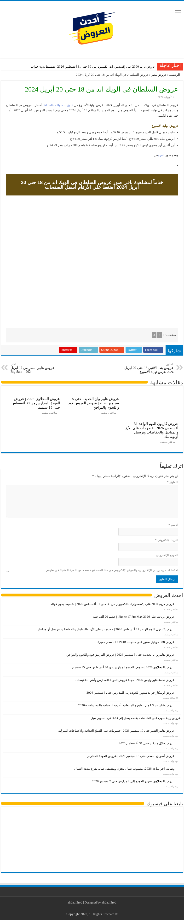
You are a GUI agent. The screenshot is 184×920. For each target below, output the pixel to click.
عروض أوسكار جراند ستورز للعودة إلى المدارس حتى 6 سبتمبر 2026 (130, 692)
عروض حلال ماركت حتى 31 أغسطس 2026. (146, 743)
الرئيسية (175, 74)
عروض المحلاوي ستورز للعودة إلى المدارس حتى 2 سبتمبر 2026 (133, 781)
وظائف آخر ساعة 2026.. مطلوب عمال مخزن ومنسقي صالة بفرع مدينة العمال (124, 768)
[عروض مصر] (92, 28)
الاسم (173, 525)
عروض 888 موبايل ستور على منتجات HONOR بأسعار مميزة (136, 642)
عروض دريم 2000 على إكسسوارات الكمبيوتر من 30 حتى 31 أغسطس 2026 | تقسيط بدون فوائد (93, 66)
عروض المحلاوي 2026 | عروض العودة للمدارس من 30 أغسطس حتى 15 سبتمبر (36, 403)
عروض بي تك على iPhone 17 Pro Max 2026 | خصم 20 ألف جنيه (133, 616)
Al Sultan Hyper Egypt (58, 105)
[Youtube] (91, 908)
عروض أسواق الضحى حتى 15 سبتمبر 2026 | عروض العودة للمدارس (130, 756)
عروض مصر (159, 74)
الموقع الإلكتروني (167, 555)
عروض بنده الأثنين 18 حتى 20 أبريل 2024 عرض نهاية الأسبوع (148, 368)
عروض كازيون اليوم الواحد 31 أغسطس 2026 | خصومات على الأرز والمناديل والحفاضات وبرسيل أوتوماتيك (151, 430)
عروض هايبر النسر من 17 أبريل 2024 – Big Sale (32, 368)
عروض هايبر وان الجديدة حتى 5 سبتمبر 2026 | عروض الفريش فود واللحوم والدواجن (93, 403)
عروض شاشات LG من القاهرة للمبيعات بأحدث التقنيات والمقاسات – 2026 (126, 705)
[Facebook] (100, 908)
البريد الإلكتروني (166, 540)
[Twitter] (96, 908)
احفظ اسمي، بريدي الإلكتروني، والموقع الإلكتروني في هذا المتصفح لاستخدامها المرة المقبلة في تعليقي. (111, 570)
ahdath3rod (75, 902)
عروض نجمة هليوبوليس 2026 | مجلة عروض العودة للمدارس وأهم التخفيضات (124, 680)
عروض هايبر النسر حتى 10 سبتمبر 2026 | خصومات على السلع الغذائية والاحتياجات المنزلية (116, 730)
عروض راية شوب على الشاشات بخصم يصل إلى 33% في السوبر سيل (136, 718)
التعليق (172, 482)
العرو (161, 155)
